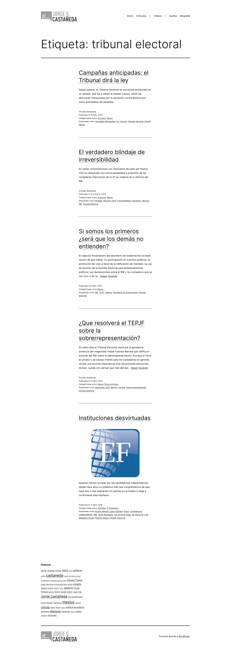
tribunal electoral (135, 121)
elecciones (50, 584)
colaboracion (45, 580)
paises (63, 607)
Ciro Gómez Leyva (74, 576)
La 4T (101, 292)
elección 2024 (109, 201)
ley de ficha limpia (122, 514)
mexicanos (57, 603)
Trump (73, 611)
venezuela (52, 615)
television (55, 611)
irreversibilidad (124, 201)
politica (69, 607)
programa (45, 611)
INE (96, 292)
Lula (146, 514)
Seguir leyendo (108, 276)
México (108, 292)
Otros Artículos (111, 384)
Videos (158, 15)
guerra (51, 592)
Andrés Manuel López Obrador (109, 511)
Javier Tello (77, 592)
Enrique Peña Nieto (60, 584)
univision (44, 615)
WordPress (184, 636)
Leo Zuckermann (75, 597)
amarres (51, 570)
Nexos (110, 118)
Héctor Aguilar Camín (63, 592)
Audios (173, 15)
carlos (43, 576)
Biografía (185, 15)
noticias (45, 607)
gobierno (68, 588)
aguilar (44, 570)
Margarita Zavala (86, 518)
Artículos (141, 15)
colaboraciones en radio (58, 580)
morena (123, 121)
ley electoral (137, 514)
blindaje (98, 201)
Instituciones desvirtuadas (115, 417)
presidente (79, 607)
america (58, 571)
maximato (136, 201)
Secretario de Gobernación (125, 292)
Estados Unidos (47, 588)
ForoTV (56, 588)
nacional (78, 603)
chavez (66, 576)
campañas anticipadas (105, 121)
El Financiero (113, 508)
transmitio (66, 611)
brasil (126, 511)
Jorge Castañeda (54, 596)
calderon (77, 570)
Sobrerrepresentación (136, 387)
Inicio (130, 15)
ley (117, 121)
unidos (78, 611)
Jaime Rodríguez (105, 514)
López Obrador (47, 603)
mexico (68, 602)
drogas (43, 584)
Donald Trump (74, 580)
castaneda (54, 575)
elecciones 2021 (102, 387)
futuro (61, 588)
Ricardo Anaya (102, 518)
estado (70, 584)
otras (58, 607)
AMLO (65, 570)
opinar (52, 607)
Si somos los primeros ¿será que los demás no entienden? (111, 239)
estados (77, 584)
